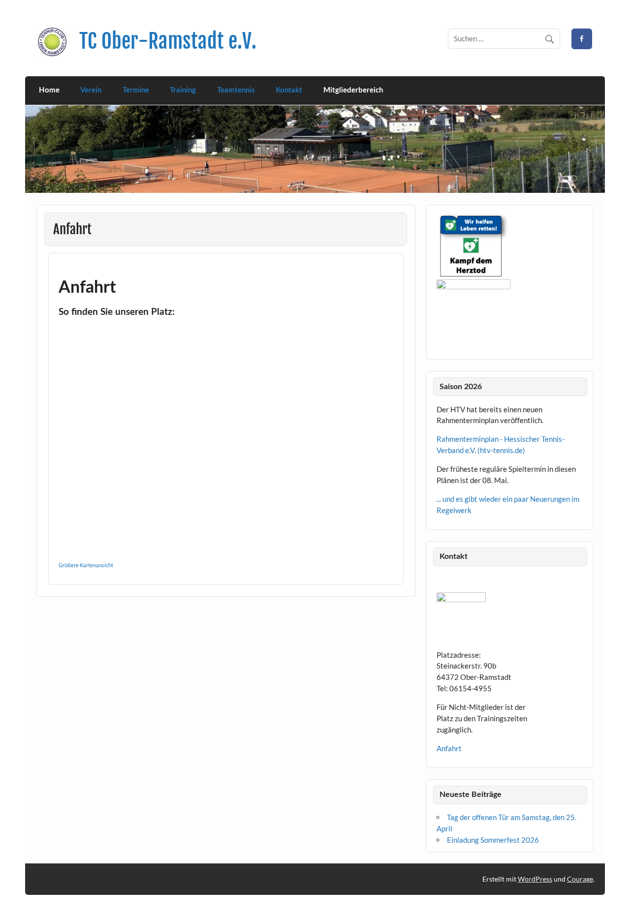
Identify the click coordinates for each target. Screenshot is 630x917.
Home (49, 90)
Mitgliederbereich (353, 90)
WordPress (535, 879)
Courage (580, 879)
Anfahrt (449, 748)
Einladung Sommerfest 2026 (493, 839)
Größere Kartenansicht (86, 565)
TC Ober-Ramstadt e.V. (167, 41)
